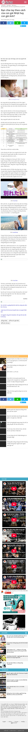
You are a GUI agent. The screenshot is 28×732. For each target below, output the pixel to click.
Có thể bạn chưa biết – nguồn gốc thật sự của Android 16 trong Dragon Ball (17, 657)
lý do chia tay (6, 323)
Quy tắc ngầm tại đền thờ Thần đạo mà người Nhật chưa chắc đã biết (17, 674)
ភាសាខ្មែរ (23, 721)
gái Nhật (5, 320)
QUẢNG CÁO (21, 730)
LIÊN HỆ (6, 730)
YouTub (15, 200)
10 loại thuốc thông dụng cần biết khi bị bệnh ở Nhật (17, 643)
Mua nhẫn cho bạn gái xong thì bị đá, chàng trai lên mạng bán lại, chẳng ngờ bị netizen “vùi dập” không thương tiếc (17, 379)
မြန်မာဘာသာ (14, 722)
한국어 (10, 721)
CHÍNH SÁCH (13, 730)
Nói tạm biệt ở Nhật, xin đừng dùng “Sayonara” (15, 663)
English (4, 721)
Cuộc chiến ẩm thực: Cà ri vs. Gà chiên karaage (15, 687)
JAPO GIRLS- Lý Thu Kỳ (12, 371)
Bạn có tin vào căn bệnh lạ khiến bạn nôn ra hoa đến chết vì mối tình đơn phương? (17, 636)
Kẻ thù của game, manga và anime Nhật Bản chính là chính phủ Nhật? (17, 680)
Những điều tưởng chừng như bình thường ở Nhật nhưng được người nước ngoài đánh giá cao (17, 443)
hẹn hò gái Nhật (15, 320)
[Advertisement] (14, 42)
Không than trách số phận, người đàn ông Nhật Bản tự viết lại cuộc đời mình (16, 694)
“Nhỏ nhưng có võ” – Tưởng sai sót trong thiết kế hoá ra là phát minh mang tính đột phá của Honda (17, 651)
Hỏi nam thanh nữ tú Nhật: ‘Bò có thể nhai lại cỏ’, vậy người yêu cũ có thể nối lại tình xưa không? (17, 360)
